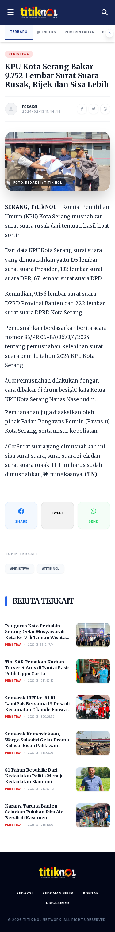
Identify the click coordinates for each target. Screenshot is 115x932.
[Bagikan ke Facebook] (82, 109)
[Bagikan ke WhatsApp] (105, 109)
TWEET (57, 513)
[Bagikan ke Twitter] (93, 109)
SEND (94, 521)
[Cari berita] (104, 12)
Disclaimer (57, 903)
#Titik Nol (50, 568)
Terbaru (19, 32)
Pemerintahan (80, 32)
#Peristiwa (19, 568)
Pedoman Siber (58, 893)
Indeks (49, 32)
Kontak (91, 893)
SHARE (21, 521)
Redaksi (25, 893)
